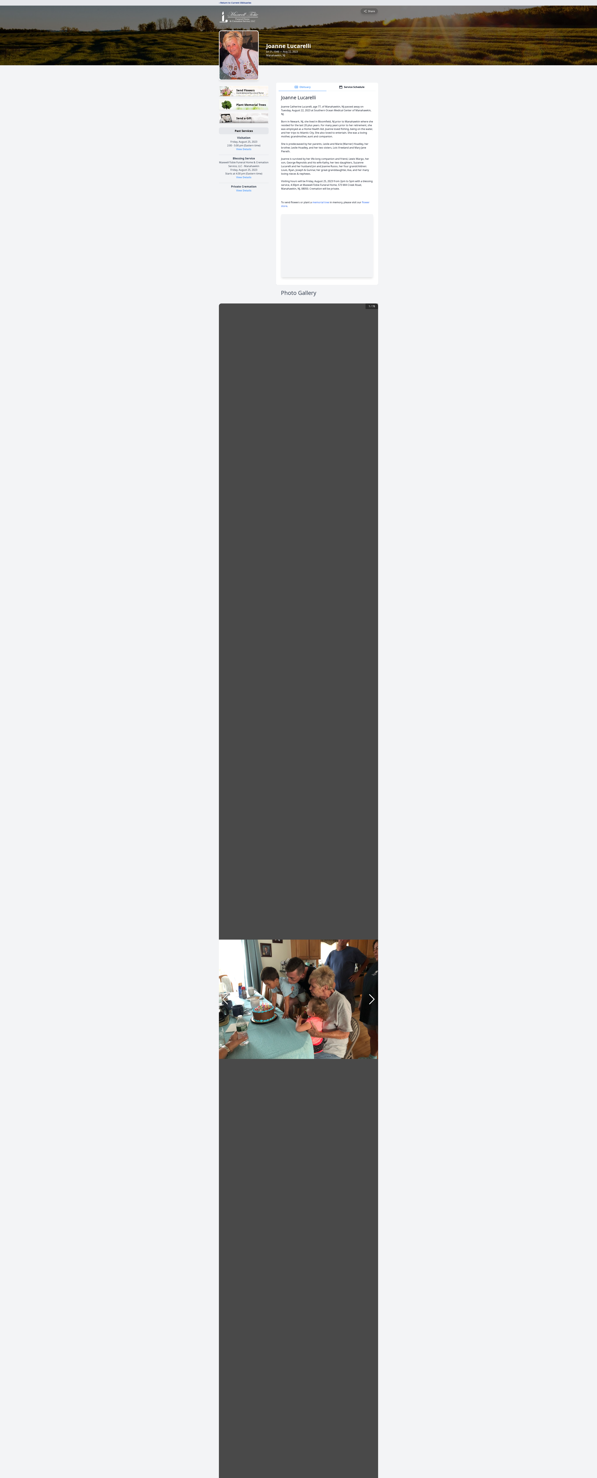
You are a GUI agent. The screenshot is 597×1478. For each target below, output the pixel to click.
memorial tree (320, 202)
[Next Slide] (372, 999)
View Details (243, 149)
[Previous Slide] (225, 999)
